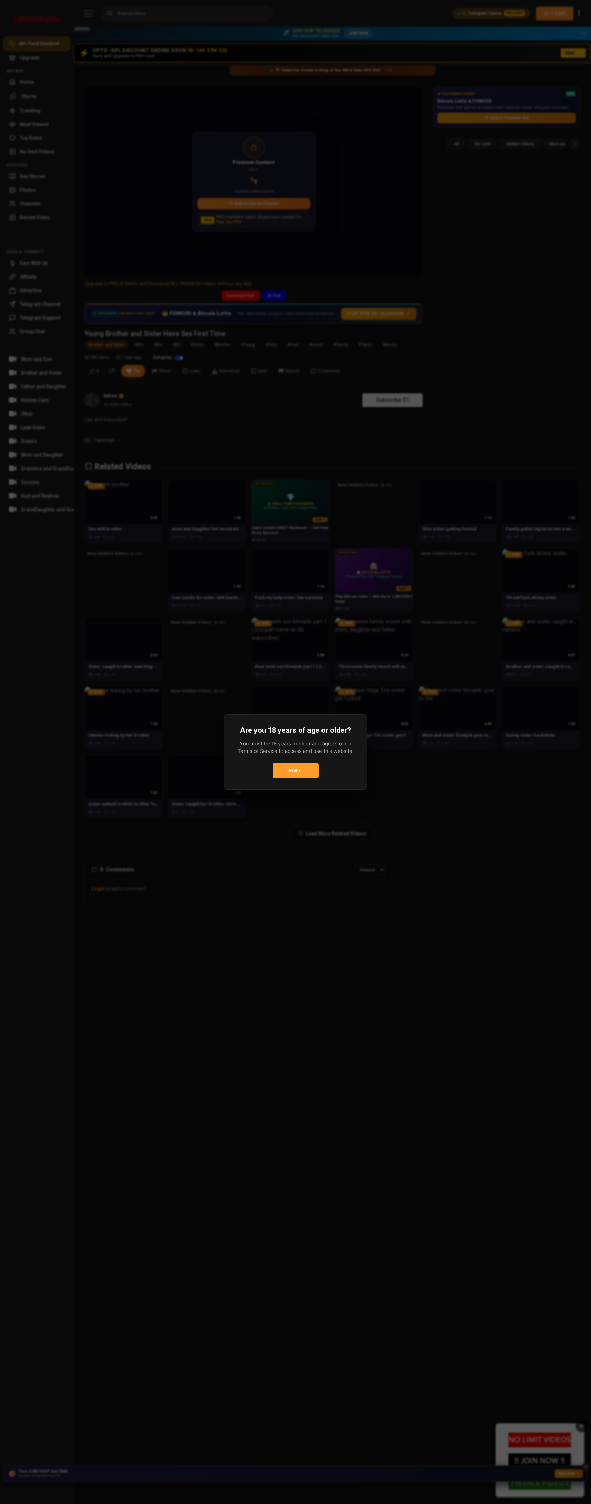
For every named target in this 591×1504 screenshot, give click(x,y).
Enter (295, 770)
